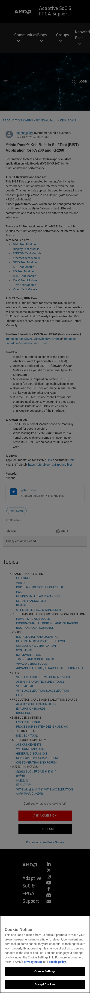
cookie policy (57, 962)
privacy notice (33, 962)
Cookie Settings (45, 971)
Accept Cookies (45, 984)
